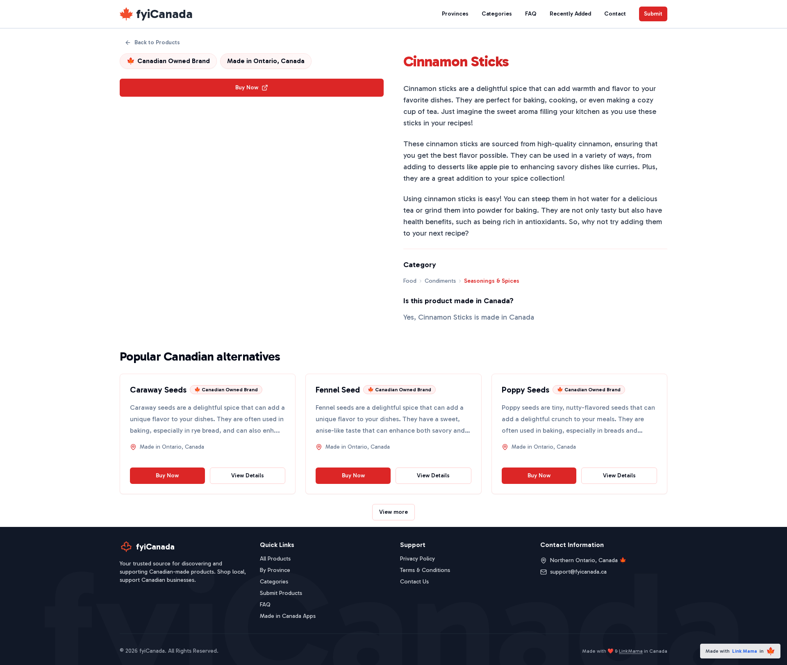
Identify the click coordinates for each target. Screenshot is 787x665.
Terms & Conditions (425, 570)
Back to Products (157, 42)
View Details (247, 475)
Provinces (455, 13)
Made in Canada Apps (288, 616)
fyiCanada (164, 14)
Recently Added (570, 13)
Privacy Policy (417, 558)
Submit (653, 13)
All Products (275, 558)
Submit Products (281, 593)
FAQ (531, 13)
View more (393, 511)
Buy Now (246, 87)
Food (409, 280)
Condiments (440, 280)
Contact (615, 13)
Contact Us (414, 581)
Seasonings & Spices (491, 280)
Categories (497, 13)
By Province (275, 570)
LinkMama (631, 651)
